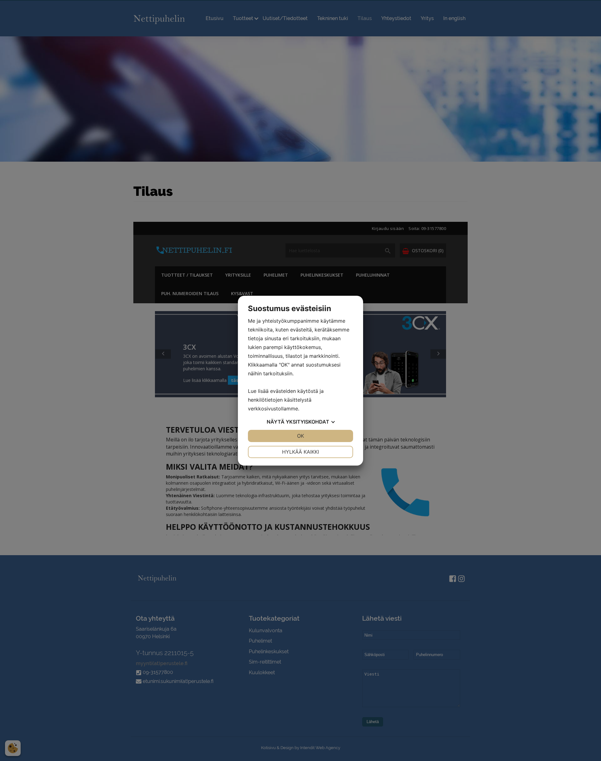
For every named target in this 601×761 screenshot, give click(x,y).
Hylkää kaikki (300, 452)
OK (300, 436)
